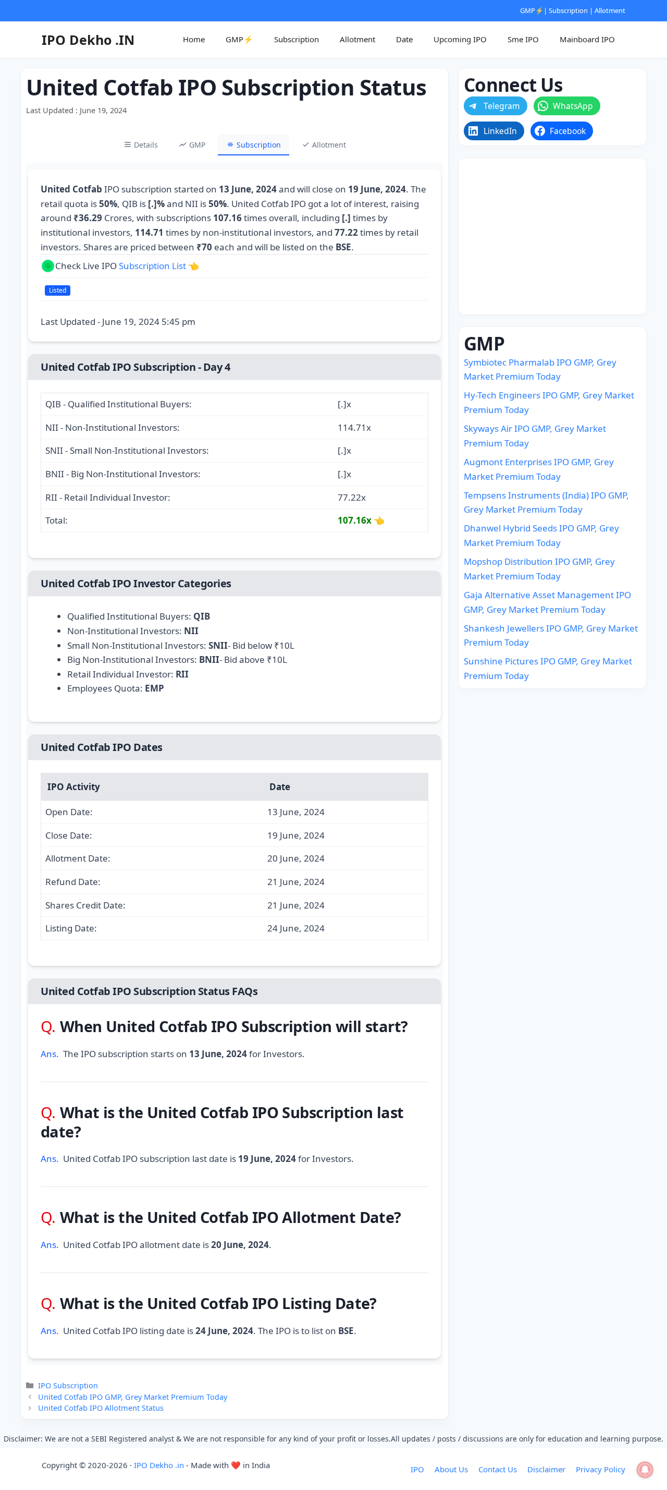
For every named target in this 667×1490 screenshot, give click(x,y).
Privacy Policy (600, 1469)
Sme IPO (523, 39)
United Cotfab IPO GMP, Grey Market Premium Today (132, 1397)
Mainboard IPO (587, 39)
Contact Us (497, 1469)
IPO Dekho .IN (88, 40)
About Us (451, 1469)
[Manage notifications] (645, 1469)
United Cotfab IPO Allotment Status (101, 1408)
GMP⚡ (532, 10)
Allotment (610, 10)
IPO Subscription (68, 1385)
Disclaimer (546, 1469)
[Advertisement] (552, 236)
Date (404, 39)
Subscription (568, 10)
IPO (417, 1469)
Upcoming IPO (460, 39)
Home (194, 39)
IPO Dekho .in (159, 1465)
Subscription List (152, 266)
